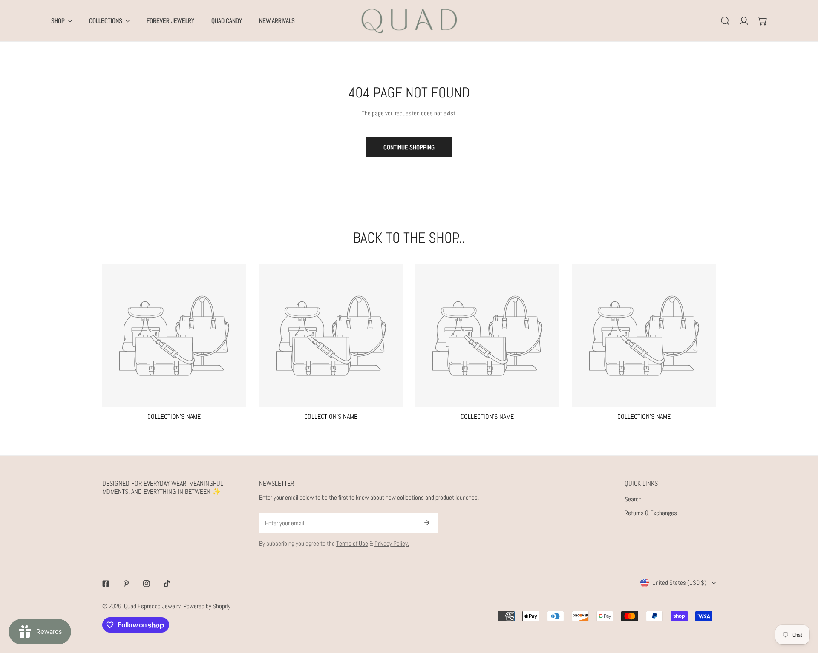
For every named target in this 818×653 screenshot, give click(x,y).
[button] (762, 20)
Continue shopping (409, 147)
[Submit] (427, 523)
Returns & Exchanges (651, 513)
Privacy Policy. (391, 543)
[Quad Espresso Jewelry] (409, 21)
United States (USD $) (679, 583)
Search (633, 499)
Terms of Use (352, 543)
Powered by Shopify (206, 606)
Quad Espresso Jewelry (152, 606)
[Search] (725, 20)
